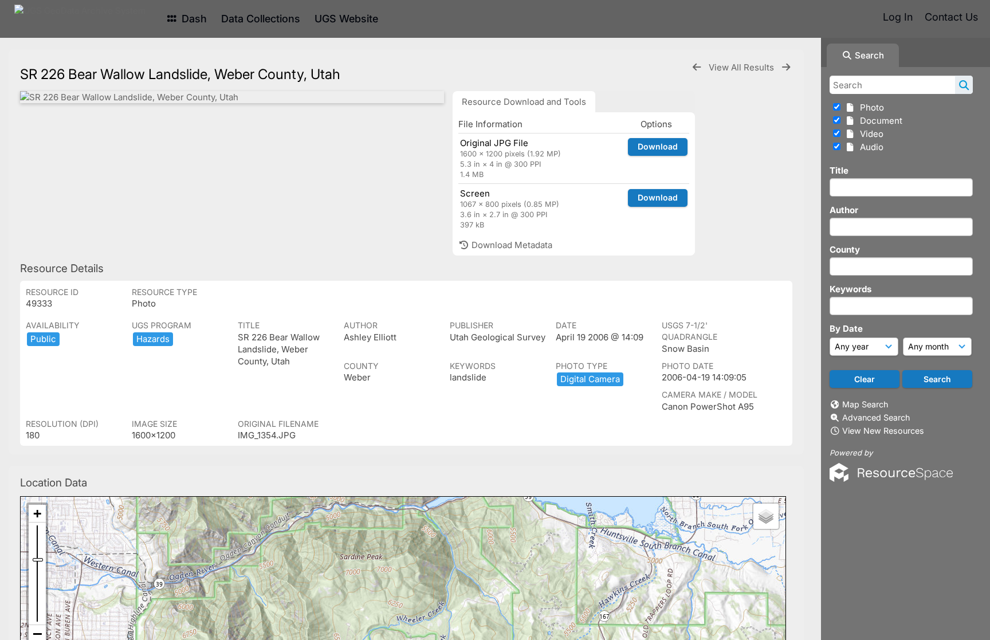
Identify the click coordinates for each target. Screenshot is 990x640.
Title (839, 170)
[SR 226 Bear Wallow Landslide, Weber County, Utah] (232, 97)
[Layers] (766, 516)
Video (869, 133)
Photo (869, 107)
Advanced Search (876, 417)
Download (658, 146)
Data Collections (260, 19)
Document (878, 120)
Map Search (865, 404)
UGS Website (346, 19)
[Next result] (786, 67)
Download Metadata (510, 244)
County (845, 249)
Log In (898, 17)
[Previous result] (696, 67)
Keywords (850, 289)
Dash (193, 19)
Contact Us (951, 17)
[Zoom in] (37, 514)
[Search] (964, 85)
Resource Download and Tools (524, 101)
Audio (869, 147)
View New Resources (883, 430)
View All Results (742, 67)
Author (844, 210)
